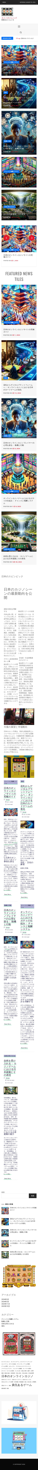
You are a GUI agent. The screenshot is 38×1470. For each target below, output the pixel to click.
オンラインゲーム (15, 1361)
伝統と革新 (24, 1370)
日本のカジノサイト (6, 1379)
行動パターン (4, 1385)
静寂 (8, 1388)
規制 (10, 1385)
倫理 (28, 1370)
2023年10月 (5, 1306)
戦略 (2, 1373)
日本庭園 (16, 1382)
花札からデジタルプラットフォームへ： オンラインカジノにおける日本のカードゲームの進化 (18, 99)
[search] (21, 32)
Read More (7, 894)
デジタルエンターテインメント (23, 1366)
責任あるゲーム (22, 1385)
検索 (3, 1192)
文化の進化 (24, 1373)
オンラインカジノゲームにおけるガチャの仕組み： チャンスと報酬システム (18, 178)
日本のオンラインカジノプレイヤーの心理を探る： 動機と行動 (18, 147)
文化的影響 (31, 1373)
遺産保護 (3, 1388)
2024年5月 (5, 1299)
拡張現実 (13, 1373)
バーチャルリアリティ (6, 1368)
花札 (25, 1382)
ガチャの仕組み (12, 1364)
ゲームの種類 (26, 1364)
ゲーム (7, 949)
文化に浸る (18, 1373)
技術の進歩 (7, 1373)
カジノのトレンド (9, 18)
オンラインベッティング (26, 1361)
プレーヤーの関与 (27, 1368)
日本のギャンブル (27, 1379)
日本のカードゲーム (17, 1379)
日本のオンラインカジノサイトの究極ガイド (18, 68)
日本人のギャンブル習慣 (7, 1382)
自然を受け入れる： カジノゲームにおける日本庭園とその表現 (18, 212)
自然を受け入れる (9, 206)
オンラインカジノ (5, 1361)
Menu (4, 2)
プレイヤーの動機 (17, 1368)
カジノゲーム (4, 1364)
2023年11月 (5, 1304)
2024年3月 (5, 1302)
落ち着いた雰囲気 (31, 1382)
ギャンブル (20, 1364)
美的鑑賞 (21, 1382)
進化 (5, 92)
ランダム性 (17, 1370)
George (8, 799)
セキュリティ (12, 1366)
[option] (19, 246)
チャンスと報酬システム (11, 62)
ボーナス (3, 1370)
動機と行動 (7, 141)
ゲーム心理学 (4, 1366)
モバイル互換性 (10, 1370)
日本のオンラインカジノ (17, 1376)
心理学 (32, 1370)
